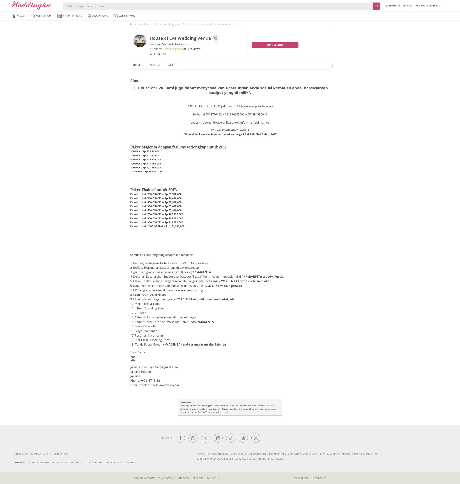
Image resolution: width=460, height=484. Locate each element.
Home (137, 65)
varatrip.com (111, 462)
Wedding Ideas (44, 15)
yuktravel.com (94, 462)
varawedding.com (46, 462)
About (173, 65)
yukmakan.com (129, 462)
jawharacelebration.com (70, 462)
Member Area (21, 454)
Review (155, 65)
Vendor (21, 15)
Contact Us (213, 478)
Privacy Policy (301, 478)
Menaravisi (183, 478)
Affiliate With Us (59, 454)
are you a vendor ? (428, 5)
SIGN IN (407, 5)
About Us (198, 478)
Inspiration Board (72, 15)
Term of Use (319, 478)
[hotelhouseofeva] (133, 358)
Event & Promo (126, 15)
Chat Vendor (275, 45)
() (192, 49)
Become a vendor (39, 454)
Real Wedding (100, 15)
